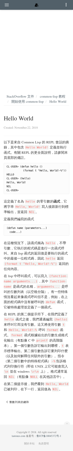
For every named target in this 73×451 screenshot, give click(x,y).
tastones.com (18, 436)
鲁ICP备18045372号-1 (48, 436)
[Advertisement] (36, 48)
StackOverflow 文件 (20, 96)
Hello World (57, 101)
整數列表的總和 (19, 402)
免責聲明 (43, 443)
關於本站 (29, 443)
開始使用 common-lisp (27, 101)
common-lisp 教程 (52, 96)
